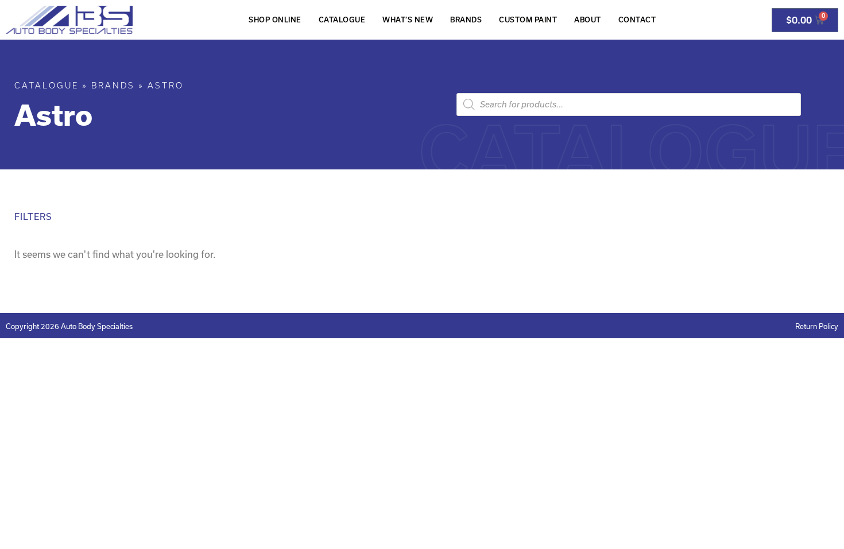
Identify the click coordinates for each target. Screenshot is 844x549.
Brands (466, 20)
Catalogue (342, 20)
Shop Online (275, 20)
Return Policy (816, 326)
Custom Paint (528, 20)
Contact (637, 20)
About (587, 20)
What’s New (407, 20)
